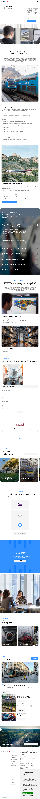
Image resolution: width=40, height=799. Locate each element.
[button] (34, 1)
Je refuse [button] (30, 793)
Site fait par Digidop (4, 797)
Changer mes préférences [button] (28, 795)
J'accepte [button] (25, 793)
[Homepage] (6, 751)
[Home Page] (5, 1)
